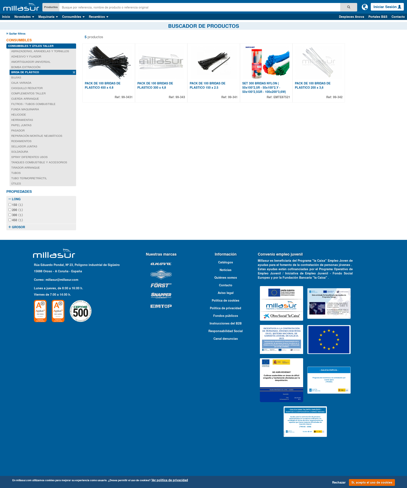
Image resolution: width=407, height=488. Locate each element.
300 (17, 215)
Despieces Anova (351, 17)
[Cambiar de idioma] (364, 6)
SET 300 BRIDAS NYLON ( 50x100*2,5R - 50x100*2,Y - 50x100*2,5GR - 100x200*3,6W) (264, 87)
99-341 (233, 97)
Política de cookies (225, 300)
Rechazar (339, 482)
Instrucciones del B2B (226, 323)
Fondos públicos (225, 316)
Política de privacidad (225, 308)
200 (17, 210)
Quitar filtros (16, 34)
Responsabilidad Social (225, 331)
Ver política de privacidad (169, 480)
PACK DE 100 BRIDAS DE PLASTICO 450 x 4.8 (102, 85)
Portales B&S (377, 17)
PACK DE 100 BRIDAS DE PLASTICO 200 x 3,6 (312, 85)
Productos (51, 7)
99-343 (180, 97)
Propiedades (19, 191)
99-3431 (127, 97)
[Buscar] (348, 7)
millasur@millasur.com (62, 280)
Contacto (398, 17)
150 (17, 205)
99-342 (338, 97)
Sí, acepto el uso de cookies (371, 482)
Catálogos (225, 262)
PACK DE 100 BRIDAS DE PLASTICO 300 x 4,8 (155, 85)
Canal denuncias (225, 339)
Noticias (225, 270)
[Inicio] (21, 7)
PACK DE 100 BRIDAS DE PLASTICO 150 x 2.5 (207, 85)
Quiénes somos (225, 277)
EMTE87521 (281, 97)
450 (17, 220)
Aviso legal (226, 293)
